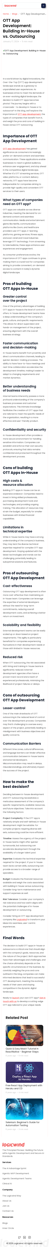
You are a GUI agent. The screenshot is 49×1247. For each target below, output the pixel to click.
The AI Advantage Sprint (14, 1168)
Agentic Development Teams (17, 1178)
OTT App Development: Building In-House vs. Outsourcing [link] (33, 13)
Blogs (5, 1223)
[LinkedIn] (24, 1237)
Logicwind (22, 919)
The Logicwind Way (11, 1195)
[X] (19, 1237)
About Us (6, 1200)
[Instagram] (29, 1237)
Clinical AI (7, 1183)
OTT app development (29, 114)
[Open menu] (43, 5)
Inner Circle (8, 1228)
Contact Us (8, 1210)
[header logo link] (9, 5)
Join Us (5, 1205)
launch (15, 997)
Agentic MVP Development (15, 1173)
